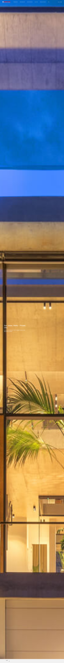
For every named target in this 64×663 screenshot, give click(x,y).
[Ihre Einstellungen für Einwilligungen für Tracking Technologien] (62, 661)
